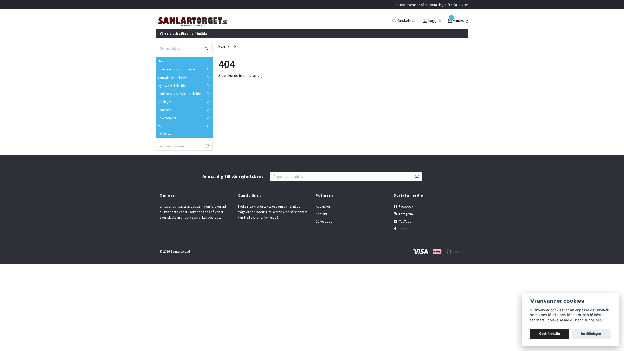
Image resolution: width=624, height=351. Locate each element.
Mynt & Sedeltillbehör (172, 92)
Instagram (405, 220)
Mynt (161, 133)
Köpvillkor (323, 213)
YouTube (405, 228)
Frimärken (164, 116)
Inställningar (591, 334)
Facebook (405, 213)
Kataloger (164, 108)
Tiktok (402, 235)
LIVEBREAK (165, 141)
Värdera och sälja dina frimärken (184, 40)
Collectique (324, 228)
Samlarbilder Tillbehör (172, 84)
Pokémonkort (167, 125)
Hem (161, 68)
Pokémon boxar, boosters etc (177, 76)
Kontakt (321, 220)
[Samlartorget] (213, 24)
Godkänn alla (549, 334)
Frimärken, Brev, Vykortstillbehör (179, 100)
